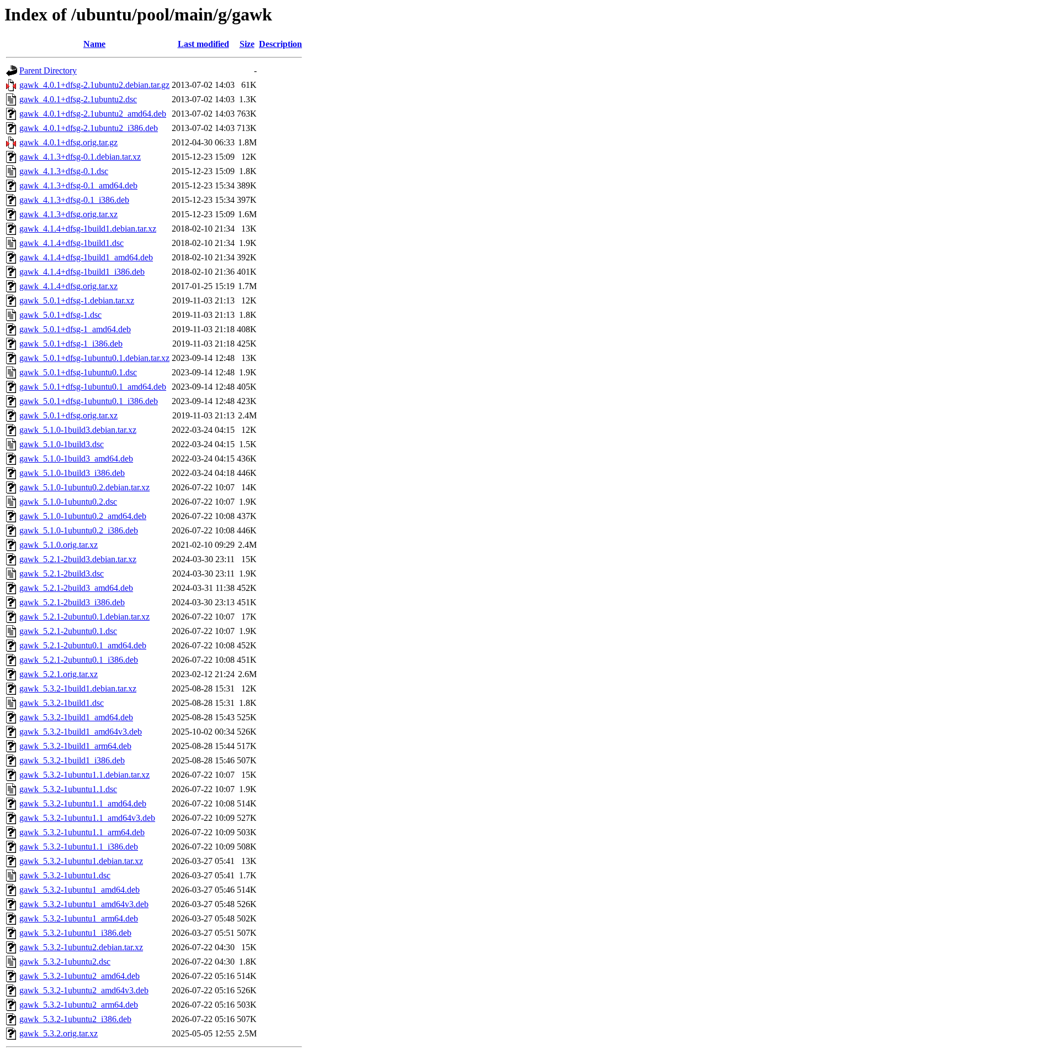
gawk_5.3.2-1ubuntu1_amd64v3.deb (84, 904)
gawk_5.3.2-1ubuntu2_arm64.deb (78, 1004)
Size (247, 44)
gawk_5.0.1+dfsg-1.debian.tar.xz (76, 300)
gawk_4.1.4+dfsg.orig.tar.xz (68, 286)
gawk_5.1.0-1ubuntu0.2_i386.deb (78, 530)
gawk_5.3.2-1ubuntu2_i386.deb (75, 1019)
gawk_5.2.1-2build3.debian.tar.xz (77, 559)
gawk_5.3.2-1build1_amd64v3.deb (80, 731)
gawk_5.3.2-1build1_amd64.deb (76, 717)
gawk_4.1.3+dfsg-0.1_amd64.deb (78, 185)
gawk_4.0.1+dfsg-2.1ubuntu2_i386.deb (88, 128)
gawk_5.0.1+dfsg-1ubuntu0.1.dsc (78, 372)
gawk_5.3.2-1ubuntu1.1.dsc (68, 789)
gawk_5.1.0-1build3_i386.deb (72, 473)
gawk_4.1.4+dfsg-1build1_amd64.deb (86, 257)
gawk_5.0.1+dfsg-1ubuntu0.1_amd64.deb (92, 386)
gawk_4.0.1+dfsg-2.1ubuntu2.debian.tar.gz (94, 85)
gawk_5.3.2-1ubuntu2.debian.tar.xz (81, 947)
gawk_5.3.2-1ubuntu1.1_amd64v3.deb (87, 818)
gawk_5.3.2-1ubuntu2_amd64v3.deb (84, 990)
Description (280, 44)
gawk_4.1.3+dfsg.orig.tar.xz (68, 214)
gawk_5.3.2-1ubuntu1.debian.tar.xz (81, 861)
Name (94, 44)
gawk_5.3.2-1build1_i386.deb (72, 760)
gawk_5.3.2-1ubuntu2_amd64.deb (79, 976)
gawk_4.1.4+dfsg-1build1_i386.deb (82, 271)
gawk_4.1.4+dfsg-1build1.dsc (71, 243)
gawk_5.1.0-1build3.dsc (61, 444)
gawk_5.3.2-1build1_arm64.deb (75, 746)
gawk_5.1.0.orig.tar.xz (58, 544)
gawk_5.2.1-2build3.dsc (61, 573)
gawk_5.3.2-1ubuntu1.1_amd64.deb (82, 803)
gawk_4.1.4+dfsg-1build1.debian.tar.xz (87, 228)
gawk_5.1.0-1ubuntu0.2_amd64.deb (82, 516)
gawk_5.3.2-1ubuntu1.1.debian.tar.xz (84, 774)
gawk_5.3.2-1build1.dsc (61, 703)
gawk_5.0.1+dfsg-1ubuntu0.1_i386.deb (88, 401)
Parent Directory (48, 70)
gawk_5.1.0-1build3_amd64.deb (76, 458)
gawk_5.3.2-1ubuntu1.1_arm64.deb (82, 832)
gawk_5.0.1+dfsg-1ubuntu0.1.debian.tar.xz (94, 358)
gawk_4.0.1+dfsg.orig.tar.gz (68, 142)
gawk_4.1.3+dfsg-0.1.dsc (63, 171)
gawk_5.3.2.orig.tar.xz (58, 1033)
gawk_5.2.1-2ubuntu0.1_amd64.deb (82, 645)
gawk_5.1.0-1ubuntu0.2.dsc (68, 501)
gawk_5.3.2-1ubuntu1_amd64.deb (79, 889)
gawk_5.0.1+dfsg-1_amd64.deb (75, 329)
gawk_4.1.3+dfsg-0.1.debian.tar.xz (80, 156)
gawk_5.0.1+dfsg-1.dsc (60, 315)
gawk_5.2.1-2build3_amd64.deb (76, 588)
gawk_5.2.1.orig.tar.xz (58, 674)
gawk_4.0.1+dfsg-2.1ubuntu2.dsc (78, 99)
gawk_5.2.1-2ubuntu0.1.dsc (68, 631)
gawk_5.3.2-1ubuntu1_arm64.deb (78, 918)
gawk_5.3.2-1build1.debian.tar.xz (77, 688)
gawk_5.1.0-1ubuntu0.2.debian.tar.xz (84, 487)
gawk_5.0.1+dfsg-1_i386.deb (71, 343)
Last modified (203, 44)
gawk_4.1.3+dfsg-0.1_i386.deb (74, 200)
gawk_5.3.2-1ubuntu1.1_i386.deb (78, 846)
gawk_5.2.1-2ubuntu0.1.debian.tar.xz (84, 616)
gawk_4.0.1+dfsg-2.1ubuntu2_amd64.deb (92, 113)
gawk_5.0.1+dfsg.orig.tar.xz (68, 415)
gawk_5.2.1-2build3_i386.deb (72, 602)
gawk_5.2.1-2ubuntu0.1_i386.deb (78, 659)
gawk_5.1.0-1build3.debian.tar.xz (77, 429)
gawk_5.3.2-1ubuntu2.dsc (64, 961)
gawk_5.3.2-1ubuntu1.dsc (64, 875)
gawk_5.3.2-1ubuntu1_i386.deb (75, 932)
